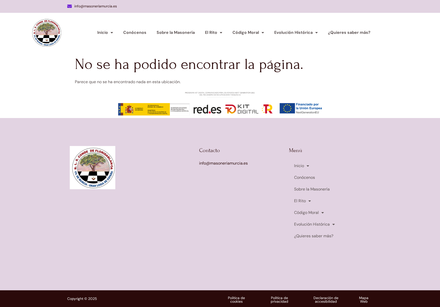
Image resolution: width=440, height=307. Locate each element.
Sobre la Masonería (176, 32)
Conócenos (134, 32)
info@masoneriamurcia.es (95, 6)
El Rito (211, 32)
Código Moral (245, 32)
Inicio (102, 32)
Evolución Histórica (293, 32)
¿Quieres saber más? (349, 32)
